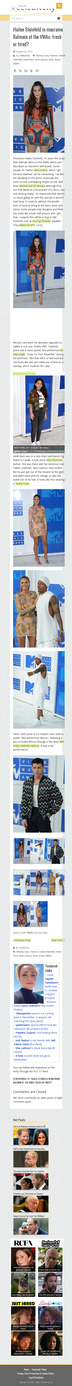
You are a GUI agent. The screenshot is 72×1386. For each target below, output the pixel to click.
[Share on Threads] (31, 71)
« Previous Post (22, 940)
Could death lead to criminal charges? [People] (51, 986)
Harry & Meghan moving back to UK (29, 1126)
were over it (40, 170)
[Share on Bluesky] (25, 71)
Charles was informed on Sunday (28, 1193)
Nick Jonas (54, 59)
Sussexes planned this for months (28, 1171)
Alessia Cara (42, 55)
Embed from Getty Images (24, 373)
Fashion (54, 55)
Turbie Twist (22, 483)
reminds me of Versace (32, 185)
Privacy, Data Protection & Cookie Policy (35, 1373)
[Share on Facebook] (14, 71)
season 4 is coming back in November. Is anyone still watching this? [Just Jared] (33, 1017)
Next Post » (58, 940)
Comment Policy (39, 1369)
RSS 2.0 (38, 1071)
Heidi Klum (28, 59)
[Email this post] (37, 71)
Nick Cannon (41, 59)
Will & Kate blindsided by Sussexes (29, 1149)
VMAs (16, 63)
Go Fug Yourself (41, 221)
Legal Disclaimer (36, 1377)
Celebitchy (24, 55)
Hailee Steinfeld (47, 951)
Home (26, 1369)
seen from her (54, 460)
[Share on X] (20, 71)
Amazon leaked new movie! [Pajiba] (35, 1005)
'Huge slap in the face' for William (28, 1216)
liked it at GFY (27, 225)
